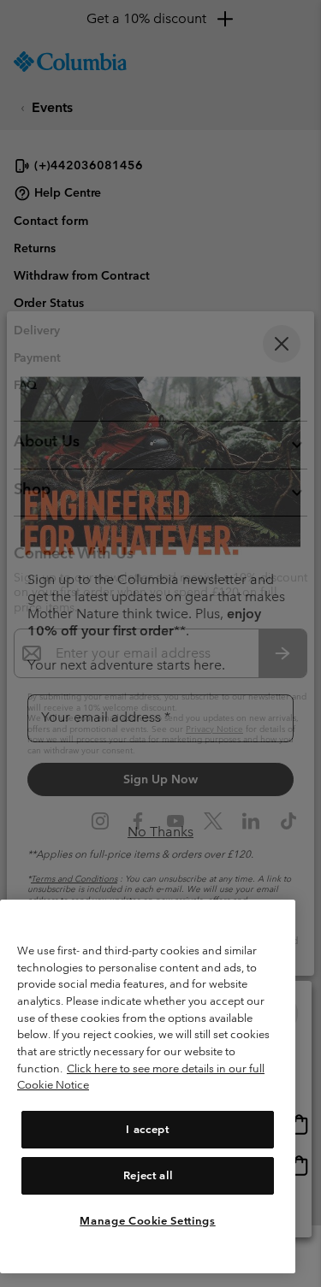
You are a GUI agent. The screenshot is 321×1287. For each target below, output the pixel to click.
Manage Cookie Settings (147, 1220)
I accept (147, 1129)
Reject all (148, 1175)
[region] (147, 1086)
